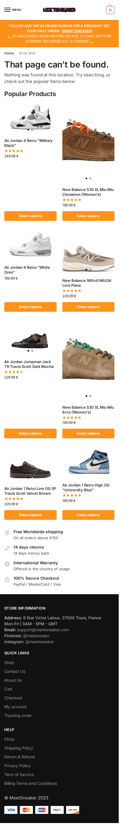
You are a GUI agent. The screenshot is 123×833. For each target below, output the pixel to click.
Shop (9, 662)
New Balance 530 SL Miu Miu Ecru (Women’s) (88, 409)
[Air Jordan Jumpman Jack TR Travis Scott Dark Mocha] (30, 337)
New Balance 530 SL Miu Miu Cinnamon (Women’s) (88, 192)
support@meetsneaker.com (43, 629)
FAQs (9, 739)
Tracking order (18, 715)
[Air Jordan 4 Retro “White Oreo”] (30, 245)
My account (15, 706)
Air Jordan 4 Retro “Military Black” (28, 143)
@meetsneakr (36, 635)
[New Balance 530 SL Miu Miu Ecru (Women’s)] (88, 360)
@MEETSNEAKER (76, 31)
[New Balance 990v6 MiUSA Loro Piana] (88, 251)
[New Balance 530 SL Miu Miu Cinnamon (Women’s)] (88, 143)
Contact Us (14, 671)
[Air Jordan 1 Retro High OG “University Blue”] (88, 462)
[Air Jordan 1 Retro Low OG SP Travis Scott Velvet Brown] (30, 464)
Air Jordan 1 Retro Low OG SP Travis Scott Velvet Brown (30, 491)
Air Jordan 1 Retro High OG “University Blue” (86, 487)
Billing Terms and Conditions (30, 783)
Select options (30, 216)
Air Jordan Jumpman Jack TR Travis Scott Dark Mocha (28, 364)
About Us (13, 680)
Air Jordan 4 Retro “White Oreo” (27, 269)
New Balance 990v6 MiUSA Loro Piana (86, 283)
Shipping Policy (18, 748)
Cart (8, 689)
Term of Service (19, 774)
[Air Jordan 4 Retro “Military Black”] (30, 118)
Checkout (13, 697)
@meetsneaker (39, 641)
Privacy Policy (17, 765)
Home (9, 53)
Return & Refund (19, 756)
